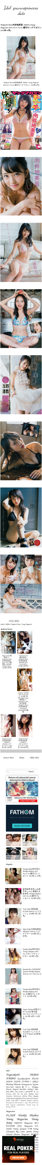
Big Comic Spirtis (24, 1131)
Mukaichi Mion (15, 624)
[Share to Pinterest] (18, 621)
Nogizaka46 (12, 1075)
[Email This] (10, 621)
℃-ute (36, 1092)
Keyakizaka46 (23, 1078)
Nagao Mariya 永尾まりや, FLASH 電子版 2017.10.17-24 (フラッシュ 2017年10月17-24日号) (32, 1014)
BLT (36, 1123)
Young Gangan (19, 1129)
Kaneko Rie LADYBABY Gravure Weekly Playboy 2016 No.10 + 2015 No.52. (32, 971)
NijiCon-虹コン (23, 1087)
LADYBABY (28, 1092)
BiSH (33, 1103)
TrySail (29, 1101)
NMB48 (10, 1078)
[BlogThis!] (12, 621)
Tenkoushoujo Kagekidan (14, 1098)
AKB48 (7, 624)
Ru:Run (8, 1107)
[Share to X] (14, 621)
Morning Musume (13, 1084)
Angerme (35, 1085)
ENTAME (10, 1126)
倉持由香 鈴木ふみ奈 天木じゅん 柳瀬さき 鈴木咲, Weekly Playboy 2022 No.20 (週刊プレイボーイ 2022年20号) (32, 893)
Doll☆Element (20, 1101)
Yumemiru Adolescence (13, 1096)
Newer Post (8, 757)
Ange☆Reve (28, 1103)
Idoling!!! (30, 1089)
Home (21, 757)
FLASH (10, 1115)
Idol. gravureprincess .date (21, 10)
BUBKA (34, 1134)
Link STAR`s (19, 1092)
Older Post (34, 757)
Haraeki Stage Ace (32, 1105)
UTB (29, 1129)
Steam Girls (29, 1098)
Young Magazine (26, 624)
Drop (24, 1098)
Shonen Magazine (21, 1134)
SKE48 (9, 1081)
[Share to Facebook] (16, 621)
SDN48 (13, 1107)
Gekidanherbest (21, 1105)
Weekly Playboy (28, 1115)
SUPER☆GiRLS (30, 1081)
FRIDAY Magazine (23, 1123)
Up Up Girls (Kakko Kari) (27, 1094)
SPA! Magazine (24, 1126)
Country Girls (11, 1094)
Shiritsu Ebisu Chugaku (30, 1096)
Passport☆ (21, 1103)
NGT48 (17, 1081)
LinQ (12, 1101)
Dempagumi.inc (26, 1085)
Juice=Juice (10, 1087)
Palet (16, 1103)
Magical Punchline (19, 1089)
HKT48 (35, 1078)
